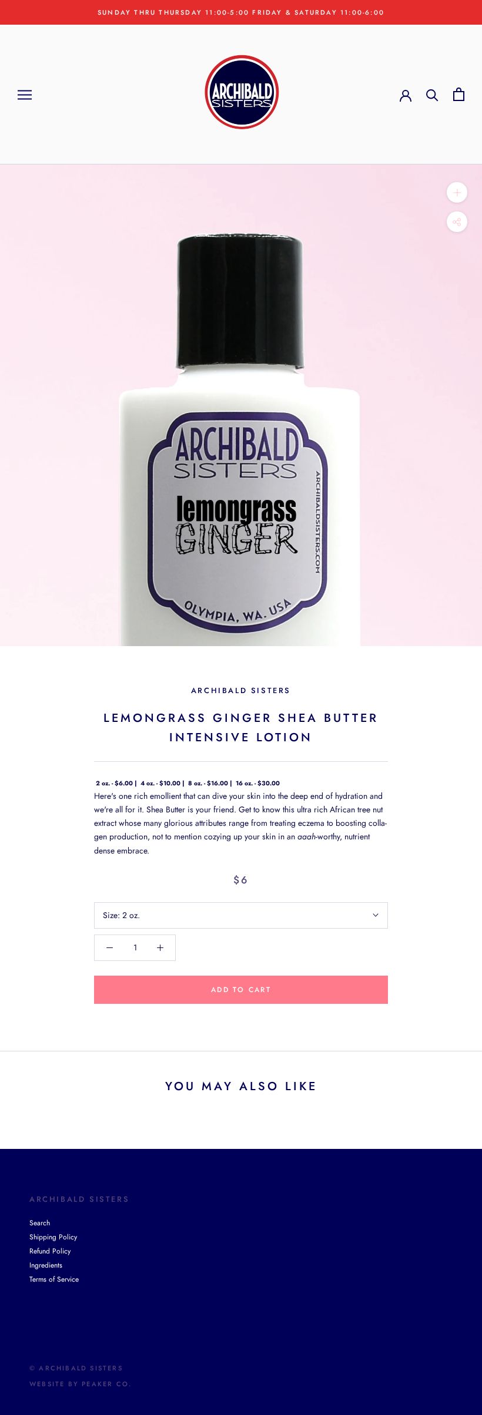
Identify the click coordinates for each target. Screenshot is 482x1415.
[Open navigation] (25, 94)
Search (39, 1223)
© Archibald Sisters (76, 1368)
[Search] (432, 94)
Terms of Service (54, 1279)
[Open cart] (458, 94)
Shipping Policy (53, 1237)
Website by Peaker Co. (80, 1384)
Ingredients (45, 1265)
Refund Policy (50, 1251)
